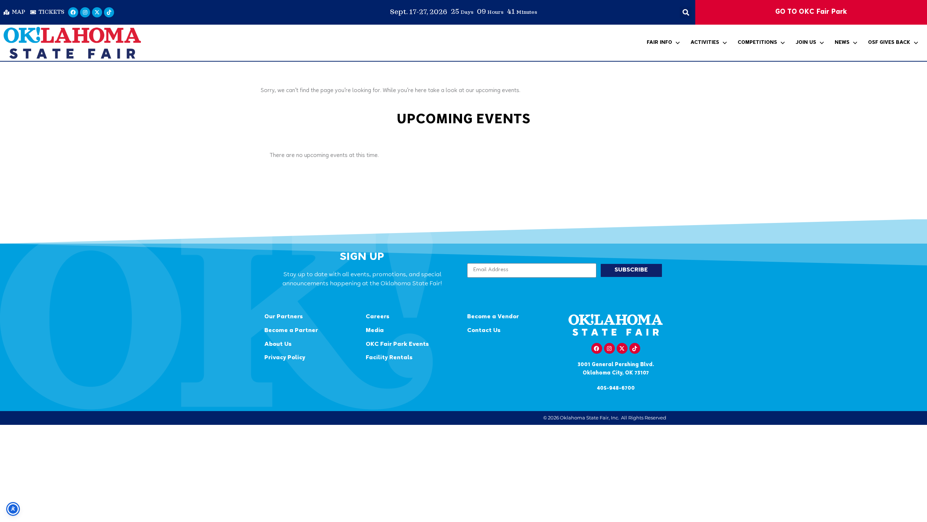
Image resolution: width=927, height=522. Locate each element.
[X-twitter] (97, 12)
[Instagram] (85, 12)
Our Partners (283, 317)
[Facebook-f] (596, 348)
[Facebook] (73, 12)
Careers (377, 317)
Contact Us (483, 331)
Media (375, 331)
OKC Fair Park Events (397, 344)
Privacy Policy (284, 358)
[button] (686, 12)
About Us (277, 344)
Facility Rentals (389, 358)
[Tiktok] (109, 12)
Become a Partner (291, 331)
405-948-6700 (616, 388)
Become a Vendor (493, 317)
